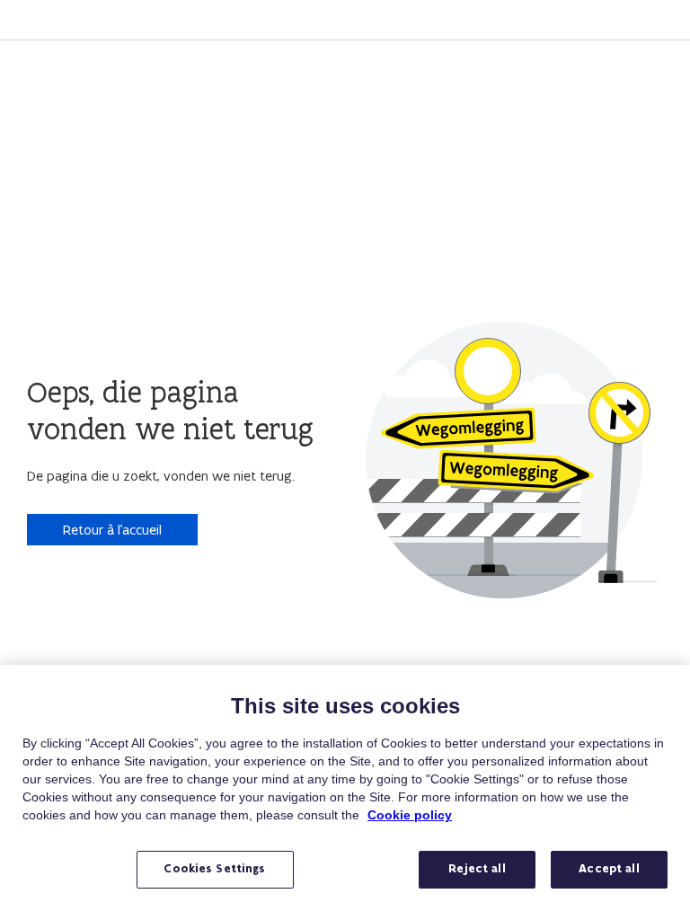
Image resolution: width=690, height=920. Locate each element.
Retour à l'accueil (112, 529)
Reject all (476, 869)
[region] (345, 792)
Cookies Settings (214, 869)
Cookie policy (409, 815)
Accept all (609, 869)
